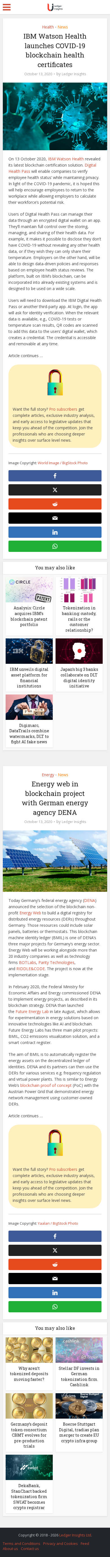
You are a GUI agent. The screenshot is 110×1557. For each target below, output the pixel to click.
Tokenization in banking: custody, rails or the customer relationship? (79, 618)
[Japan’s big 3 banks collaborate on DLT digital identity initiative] (79, 650)
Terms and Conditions (21, 1543)
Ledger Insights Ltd (75, 1535)
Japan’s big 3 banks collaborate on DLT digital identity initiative (79, 678)
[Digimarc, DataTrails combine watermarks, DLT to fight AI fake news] (29, 706)
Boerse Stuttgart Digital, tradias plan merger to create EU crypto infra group (79, 1432)
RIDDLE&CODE (30, 968)
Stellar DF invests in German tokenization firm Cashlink (79, 1377)
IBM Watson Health (66, 159)
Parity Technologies (56, 962)
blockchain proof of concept (46, 1085)
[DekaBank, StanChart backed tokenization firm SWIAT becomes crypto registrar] (29, 1467)
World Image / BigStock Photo (63, 462)
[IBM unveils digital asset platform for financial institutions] (29, 650)
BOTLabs (27, 962)
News (63, 27)
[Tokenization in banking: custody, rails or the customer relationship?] (79, 589)
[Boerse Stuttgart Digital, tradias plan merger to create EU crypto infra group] (79, 1405)
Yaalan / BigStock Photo (58, 1223)
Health (48, 27)
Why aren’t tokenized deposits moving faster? (29, 1374)
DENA (89, 900)
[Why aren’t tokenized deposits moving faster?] (29, 1349)
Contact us (30, 1548)
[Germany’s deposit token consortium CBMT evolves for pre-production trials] (29, 1405)
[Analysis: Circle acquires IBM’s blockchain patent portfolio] (29, 589)
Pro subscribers (63, 409)
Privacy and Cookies (60, 1543)
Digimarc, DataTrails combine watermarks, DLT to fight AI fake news (29, 734)
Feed (85, 1543)
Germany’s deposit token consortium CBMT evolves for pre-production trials (29, 1435)
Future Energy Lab (32, 1011)
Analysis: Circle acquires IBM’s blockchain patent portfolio (29, 616)
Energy (48, 774)
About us (10, 1548)
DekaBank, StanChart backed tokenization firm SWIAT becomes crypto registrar (29, 1496)
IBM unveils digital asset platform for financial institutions (29, 678)
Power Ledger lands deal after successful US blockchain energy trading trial (52, 1532)
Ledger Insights (74, 74)
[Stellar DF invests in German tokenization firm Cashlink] (79, 1349)
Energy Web (30, 912)
